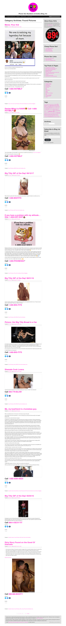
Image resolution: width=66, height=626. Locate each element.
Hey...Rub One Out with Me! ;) (51, 69)
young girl (57, 116)
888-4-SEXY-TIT (15, 522)
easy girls (47, 109)
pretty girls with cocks (47, 113)
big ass (56, 104)
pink (55, 111)
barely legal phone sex (52, 104)
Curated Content (11, 490)
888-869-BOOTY (16, 594)
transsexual (50, 116)
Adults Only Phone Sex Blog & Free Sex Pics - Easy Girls (18, 622)
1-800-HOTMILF (15, 88)
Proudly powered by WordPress (55, 622)
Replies (18, 175)
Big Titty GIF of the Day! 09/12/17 (19, 173)
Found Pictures (16, 103)
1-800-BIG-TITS (15, 305)
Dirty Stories (16, 490)
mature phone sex (51, 110)
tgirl (57, 114)
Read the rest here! (8, 557)
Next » (28, 613)
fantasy (50, 109)
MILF (54, 110)
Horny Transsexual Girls (50, 58)
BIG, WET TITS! (48, 71)
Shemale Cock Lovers (14, 369)
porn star (59, 111)
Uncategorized (48, 95)
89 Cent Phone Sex (49, 50)
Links (23, 608)
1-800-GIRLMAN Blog (49, 48)
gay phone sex (54, 109)
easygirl (14, 26)
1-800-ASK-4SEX (16, 478)
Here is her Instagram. (37, 152)
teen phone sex (54, 114)
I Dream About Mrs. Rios (50, 73)
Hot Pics (18, 16)
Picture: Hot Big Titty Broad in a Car (21, 322)
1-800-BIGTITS (15, 198)
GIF (14, 210)
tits (48, 115)
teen (50, 114)
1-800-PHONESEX (16, 261)
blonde (49, 106)
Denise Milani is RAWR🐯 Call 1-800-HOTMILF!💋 (21, 109)
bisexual (47, 106)
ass (47, 104)
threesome (46, 115)
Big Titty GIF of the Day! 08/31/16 (19, 278)
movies (47, 111)
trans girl (46, 116)
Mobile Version (23, 16)
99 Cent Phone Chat (49, 51)
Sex (28, 103)
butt (54, 106)
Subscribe (48, 140)
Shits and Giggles (32, 103)
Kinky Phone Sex (49, 59)
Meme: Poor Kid (12, 24)
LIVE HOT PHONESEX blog (50, 60)
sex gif (53, 113)
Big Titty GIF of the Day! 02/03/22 (51, 76)
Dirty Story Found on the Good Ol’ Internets (20, 543)
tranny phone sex (52, 115)
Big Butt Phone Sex (49, 70)
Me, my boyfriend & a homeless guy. (21, 409)
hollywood (47, 110)
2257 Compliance (40, 618)
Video (47, 96)
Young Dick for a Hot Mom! (50, 67)
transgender (57, 115)
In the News (48, 90)
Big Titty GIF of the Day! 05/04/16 (19, 495)
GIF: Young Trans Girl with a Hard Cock (52, 72)
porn (57, 111)
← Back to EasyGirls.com (10, 16)
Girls (14, 364)
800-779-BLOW (15, 391)
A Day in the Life (11, 103)
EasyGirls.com (50, 25)
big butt (48, 105)
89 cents (45, 104)
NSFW (15, 168)
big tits (51, 105)
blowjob (52, 106)
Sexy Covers (30, 16)
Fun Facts (47, 87)
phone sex (51, 111)
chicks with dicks (49, 107)
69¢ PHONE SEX (49, 49)
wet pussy (54, 116)
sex (51, 113)
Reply (18, 112)
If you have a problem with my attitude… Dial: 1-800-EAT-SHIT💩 (22, 216)
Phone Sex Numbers (23, 103)
